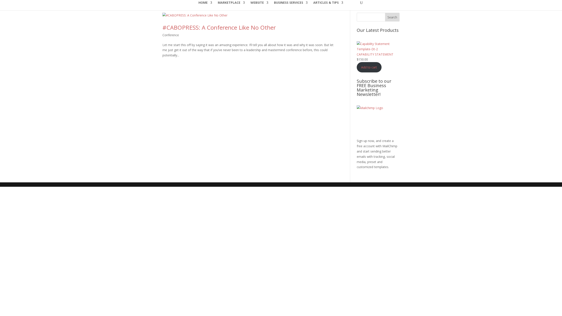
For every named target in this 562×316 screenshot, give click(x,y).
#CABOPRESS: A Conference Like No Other (219, 27)
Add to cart (369, 67)
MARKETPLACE (229, 3)
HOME (203, 3)
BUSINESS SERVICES (288, 3)
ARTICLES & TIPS (326, 3)
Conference (170, 35)
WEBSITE (257, 3)
